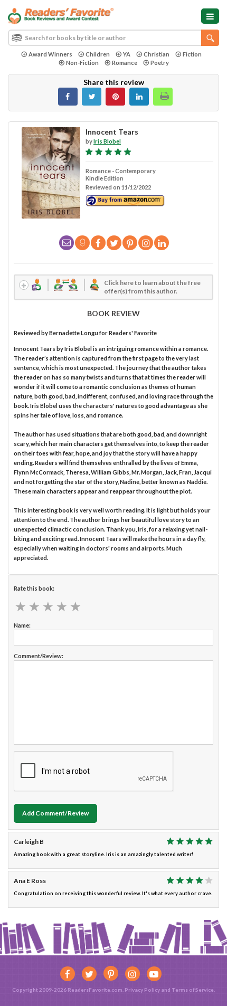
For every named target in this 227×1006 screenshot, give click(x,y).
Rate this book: (34, 588)
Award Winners (50, 54)
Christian (156, 54)
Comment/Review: (38, 655)
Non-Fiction (82, 62)
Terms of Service (193, 989)
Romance (124, 62)
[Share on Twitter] (91, 97)
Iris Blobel (107, 141)
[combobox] (113, 38)
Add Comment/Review (55, 813)
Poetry (159, 62)
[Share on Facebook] (68, 97)
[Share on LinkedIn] (139, 97)
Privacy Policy (142, 989)
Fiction (192, 54)
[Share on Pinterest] (115, 97)
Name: (22, 625)
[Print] (163, 97)
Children (98, 54)
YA (126, 54)
